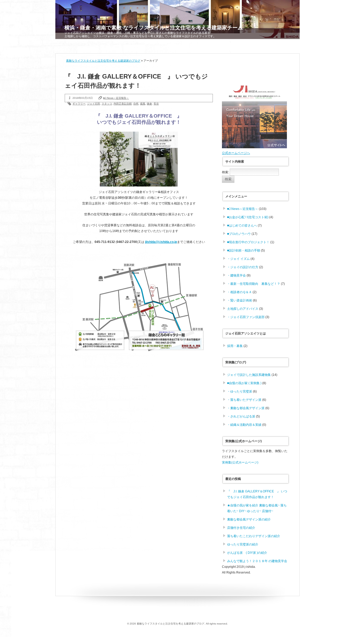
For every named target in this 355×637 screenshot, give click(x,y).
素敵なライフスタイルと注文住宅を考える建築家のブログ (103, 60)
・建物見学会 (236, 275)
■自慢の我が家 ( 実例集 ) (244, 383)
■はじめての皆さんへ (242, 225)
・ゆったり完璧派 (239, 391)
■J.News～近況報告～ (116, 97)
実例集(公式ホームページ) (240, 462)
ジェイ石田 (93, 103)
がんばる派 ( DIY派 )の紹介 (247, 553)
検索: (225, 172)
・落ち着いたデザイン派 (244, 400)
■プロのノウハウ (239, 234)
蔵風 (142, 103)
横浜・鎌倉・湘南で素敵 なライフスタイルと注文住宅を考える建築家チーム (153, 27)
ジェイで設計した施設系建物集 (249, 375)
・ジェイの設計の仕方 (242, 267)
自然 (136, 103)
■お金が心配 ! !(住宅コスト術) (247, 217)
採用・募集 (235, 346)
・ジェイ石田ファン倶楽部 (246, 317)
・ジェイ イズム (238, 259)
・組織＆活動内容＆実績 (244, 425)
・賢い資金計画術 (239, 300)
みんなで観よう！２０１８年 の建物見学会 (257, 561)
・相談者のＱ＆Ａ (239, 292)
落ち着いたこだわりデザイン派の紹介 (253, 536)
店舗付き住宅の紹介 (241, 528)
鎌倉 (149, 103)
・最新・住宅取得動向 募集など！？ (253, 284)
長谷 (156, 103)
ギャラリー (79, 103)
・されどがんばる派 (241, 416)
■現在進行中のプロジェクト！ (248, 242)
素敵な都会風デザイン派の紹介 (249, 519)
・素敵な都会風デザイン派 (246, 408)
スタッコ (107, 103)
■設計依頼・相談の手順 (243, 250)
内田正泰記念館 (123, 103)
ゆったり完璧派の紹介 (242, 544)
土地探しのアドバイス (242, 309)
